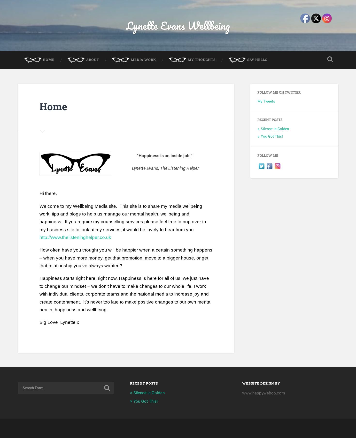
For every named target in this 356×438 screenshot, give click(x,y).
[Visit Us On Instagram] (277, 169)
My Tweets (266, 101)
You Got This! (272, 136)
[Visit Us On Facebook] (269, 169)
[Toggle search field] (330, 59)
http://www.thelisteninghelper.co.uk (75, 237)
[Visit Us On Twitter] (261, 169)
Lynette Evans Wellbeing (178, 25)
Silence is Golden (275, 129)
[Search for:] (66, 388)
